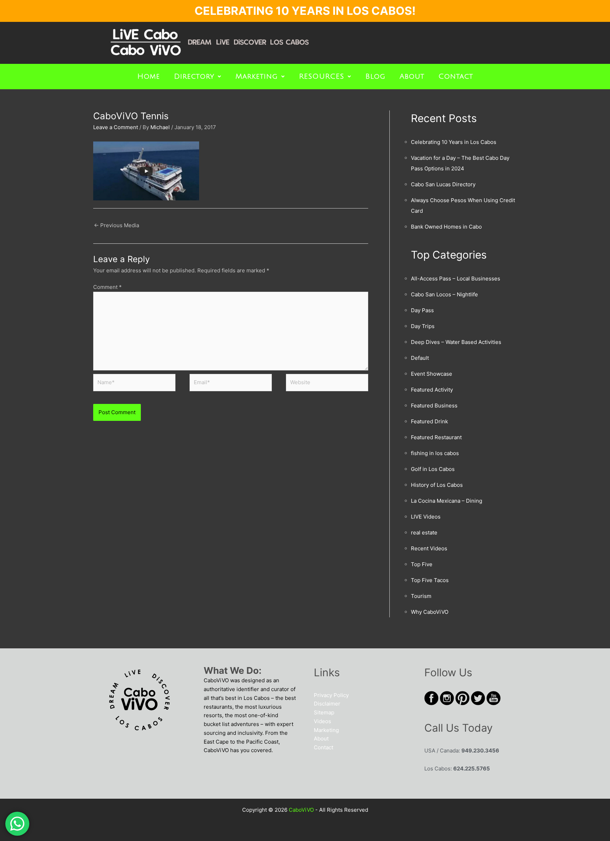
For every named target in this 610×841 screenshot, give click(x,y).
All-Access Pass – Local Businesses (455, 278)
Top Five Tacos (430, 580)
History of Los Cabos (437, 485)
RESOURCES (321, 76)
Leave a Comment (115, 127)
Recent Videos (429, 548)
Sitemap (324, 712)
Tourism (421, 596)
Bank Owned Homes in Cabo (446, 226)
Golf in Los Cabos (433, 469)
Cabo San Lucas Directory (443, 184)
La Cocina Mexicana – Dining (446, 500)
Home (148, 76)
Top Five (421, 564)
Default (420, 358)
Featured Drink (429, 421)
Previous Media (116, 225)
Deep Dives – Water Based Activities (456, 342)
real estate (424, 532)
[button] (197, 76)
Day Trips (423, 326)
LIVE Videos (426, 516)
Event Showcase (431, 373)
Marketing (256, 76)
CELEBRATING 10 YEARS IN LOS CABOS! (305, 11)
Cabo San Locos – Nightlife (444, 294)
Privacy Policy (331, 695)
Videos (322, 721)
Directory (194, 76)
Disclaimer (327, 703)
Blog (375, 76)
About (412, 76)
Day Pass (422, 310)
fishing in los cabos (435, 453)
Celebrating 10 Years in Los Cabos (453, 142)
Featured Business (434, 405)
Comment (107, 287)
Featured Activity (432, 389)
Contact (455, 76)
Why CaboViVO (429, 612)
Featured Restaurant (436, 437)
